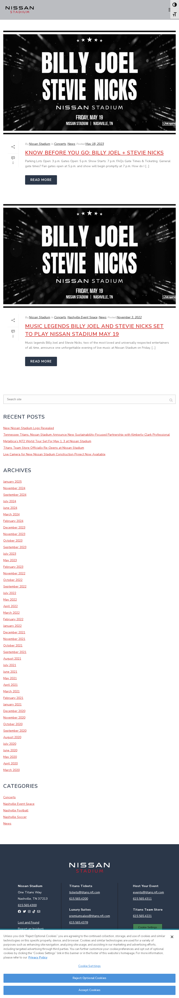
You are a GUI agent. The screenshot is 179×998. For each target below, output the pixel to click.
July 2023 (9, 554)
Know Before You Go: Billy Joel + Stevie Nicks (94, 152)
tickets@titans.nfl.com (84, 892)
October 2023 (12, 541)
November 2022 (14, 573)
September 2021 (14, 652)
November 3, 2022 (129, 317)
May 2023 (10, 560)
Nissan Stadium (39, 144)
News (71, 144)
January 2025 (12, 482)
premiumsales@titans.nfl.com (89, 916)
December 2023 (14, 528)
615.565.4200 (78, 899)
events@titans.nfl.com (148, 892)
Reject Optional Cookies (89, 978)
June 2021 (10, 672)
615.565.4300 (27, 905)
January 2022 (12, 626)
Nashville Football (15, 811)
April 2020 (10, 764)
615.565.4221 (142, 916)
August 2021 (12, 659)
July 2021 (9, 665)
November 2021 (14, 639)
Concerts (60, 144)
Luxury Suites (80, 909)
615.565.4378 (78, 922)
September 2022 (14, 587)
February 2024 (13, 521)
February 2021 (13, 698)
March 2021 (11, 691)
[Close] (172, 937)
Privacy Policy (37, 958)
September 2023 (14, 547)
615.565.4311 (142, 899)
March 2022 (11, 613)
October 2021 (12, 646)
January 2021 (12, 705)
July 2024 (9, 501)
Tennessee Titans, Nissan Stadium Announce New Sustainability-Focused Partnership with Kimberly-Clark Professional (86, 435)
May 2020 (10, 757)
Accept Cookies (89, 990)
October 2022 (12, 580)
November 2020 (14, 718)
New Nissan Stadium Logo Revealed (28, 428)
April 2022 (10, 606)
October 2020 (12, 724)
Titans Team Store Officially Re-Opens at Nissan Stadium (43, 448)
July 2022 (9, 593)
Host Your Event (145, 886)
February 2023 (13, 567)
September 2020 (14, 731)
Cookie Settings (147, 927)
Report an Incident (30, 929)
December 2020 (14, 711)
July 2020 (9, 744)
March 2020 (11, 770)
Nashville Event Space (82, 317)
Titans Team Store (148, 909)
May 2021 (10, 678)
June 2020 (10, 750)
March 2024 (11, 514)
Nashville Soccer (15, 817)
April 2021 (10, 685)
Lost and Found (28, 922)
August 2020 (12, 737)
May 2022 (10, 600)
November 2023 (14, 534)
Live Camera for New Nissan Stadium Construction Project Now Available (54, 454)
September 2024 (14, 495)
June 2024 (10, 508)
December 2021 (14, 632)
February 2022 (13, 619)
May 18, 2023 (94, 144)
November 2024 (14, 488)
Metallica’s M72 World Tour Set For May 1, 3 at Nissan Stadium (47, 441)
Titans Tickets (80, 886)
